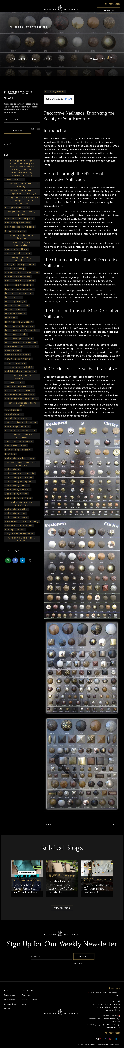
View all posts (62, 908)
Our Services (9, 995)
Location (115, 988)
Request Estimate (29, 999)
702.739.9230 (114, 4)
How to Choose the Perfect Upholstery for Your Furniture (26, 888)
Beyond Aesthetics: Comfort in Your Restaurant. (97, 888)
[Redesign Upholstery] (62, 938)
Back (48, 824)
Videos (7, 1008)
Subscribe (17, 130)
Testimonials (27, 990)
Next (115, 824)
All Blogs (17, 27)
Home (6, 990)
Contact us (108, 10)
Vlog (24, 1004)
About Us (26, 995)
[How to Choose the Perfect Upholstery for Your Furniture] (27, 875)
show (68, 98)
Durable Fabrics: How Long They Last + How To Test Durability (61, 886)
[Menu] (5, 9)
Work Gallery (9, 999)
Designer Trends (11, 1004)
